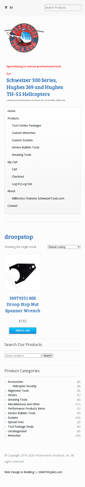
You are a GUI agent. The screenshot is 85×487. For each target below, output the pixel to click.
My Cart (13, 162)
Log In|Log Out (22, 184)
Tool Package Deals (21, 426)
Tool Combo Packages (26, 125)
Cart (14, 169)
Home (11, 111)
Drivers (12, 395)
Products (13, 118)
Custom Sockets (22, 140)
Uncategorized (17, 431)
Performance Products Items (26, 408)
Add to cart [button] (23, 330)
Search (47, 355)
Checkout (18, 176)
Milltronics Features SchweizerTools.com (38, 198)
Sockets (13, 417)
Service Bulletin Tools (25, 147)
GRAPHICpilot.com (50, 472)
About (11, 191)
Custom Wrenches (23, 133)
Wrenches (14, 435)
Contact (13, 206)
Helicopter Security (24, 386)
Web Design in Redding (19, 472)
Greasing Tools (21, 155)
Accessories (15, 382)
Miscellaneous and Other (24, 404)
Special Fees (16, 422)
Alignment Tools (18, 390)
